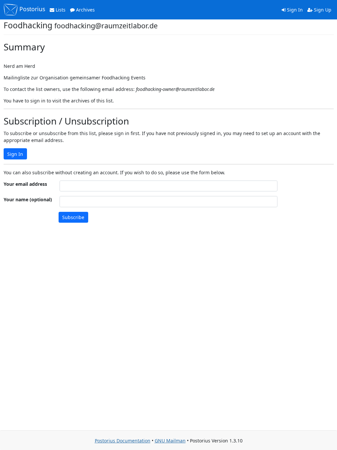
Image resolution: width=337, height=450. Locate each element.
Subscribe (73, 217)
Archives (85, 10)
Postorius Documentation (122, 440)
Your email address (25, 184)
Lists (59, 10)
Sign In (294, 10)
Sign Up (322, 10)
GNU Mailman (170, 440)
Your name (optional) (28, 199)
